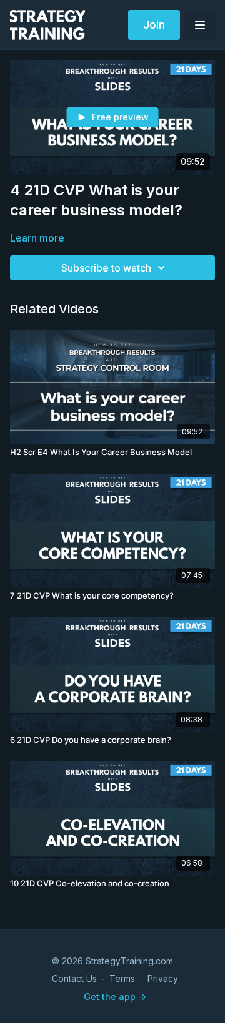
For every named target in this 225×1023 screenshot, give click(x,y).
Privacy (163, 978)
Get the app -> (115, 996)
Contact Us (74, 978)
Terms (122, 978)
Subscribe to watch (106, 268)
